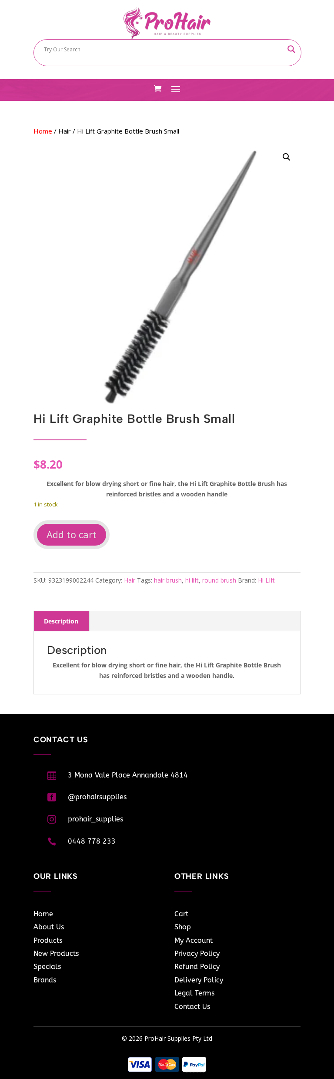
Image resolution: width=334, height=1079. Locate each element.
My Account (193, 940)
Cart (181, 914)
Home (42, 131)
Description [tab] (61, 621)
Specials (47, 966)
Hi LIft (266, 580)
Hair (64, 131)
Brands (44, 980)
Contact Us (192, 1006)
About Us (48, 927)
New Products (56, 953)
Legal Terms (194, 993)
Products (47, 940)
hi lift (192, 580)
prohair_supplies (95, 819)
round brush (219, 580)
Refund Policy (197, 966)
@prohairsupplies (97, 797)
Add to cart (72, 534)
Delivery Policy (198, 980)
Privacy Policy (197, 953)
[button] (286, 157)
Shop (182, 927)
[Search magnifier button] (291, 49)
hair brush (168, 580)
